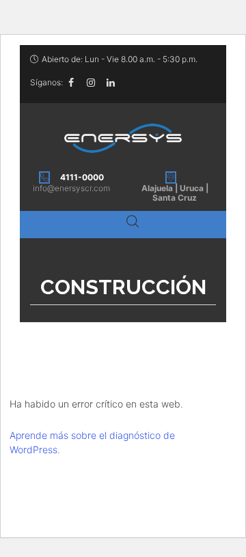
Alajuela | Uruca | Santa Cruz (174, 193)
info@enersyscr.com (71, 188)
